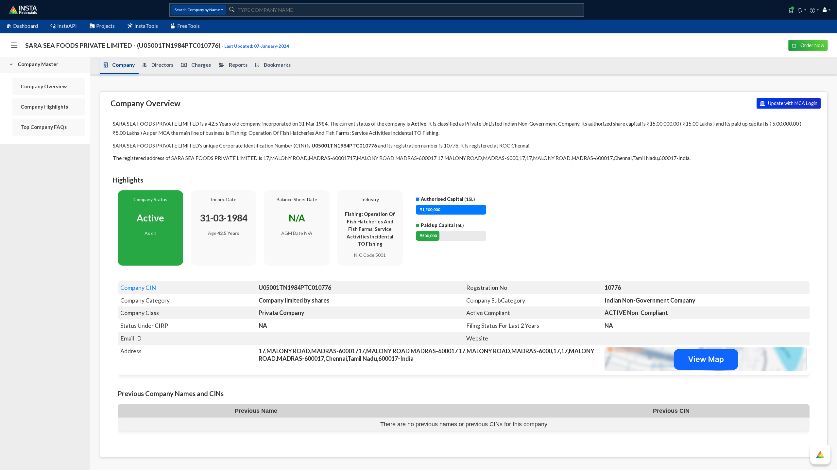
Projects (105, 26)
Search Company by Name (197, 9)
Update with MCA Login (792, 103)
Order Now (811, 45)
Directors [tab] (162, 65)
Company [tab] (123, 65)
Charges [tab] (201, 65)
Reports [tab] (238, 65)
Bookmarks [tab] (277, 65)
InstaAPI (67, 26)
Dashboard (25, 26)
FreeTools (188, 26)
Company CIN (138, 287)
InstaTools (146, 26)
